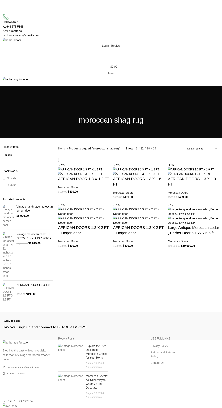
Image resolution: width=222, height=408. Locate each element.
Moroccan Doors (68, 187)
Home (62, 148)
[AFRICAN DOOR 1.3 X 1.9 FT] (8, 292)
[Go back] (111, 93)
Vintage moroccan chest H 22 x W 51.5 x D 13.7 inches (33, 236)
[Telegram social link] (120, 11)
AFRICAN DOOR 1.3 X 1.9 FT (33, 287)
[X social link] (106, 11)
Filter (8, 155)
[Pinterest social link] (111, 11)
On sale (11, 178)
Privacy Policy (159, 346)
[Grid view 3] (171, 148)
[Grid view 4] (178, 148)
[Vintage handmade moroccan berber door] (8, 216)
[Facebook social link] (102, 11)
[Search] (111, 52)
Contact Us (157, 362)
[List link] (28, 373)
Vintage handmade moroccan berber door (34, 208)
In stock (11, 184)
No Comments (94, 367)
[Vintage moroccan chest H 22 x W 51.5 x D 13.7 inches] (8, 255)
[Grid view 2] (164, 148)
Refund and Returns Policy (163, 354)
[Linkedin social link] (115, 11)
